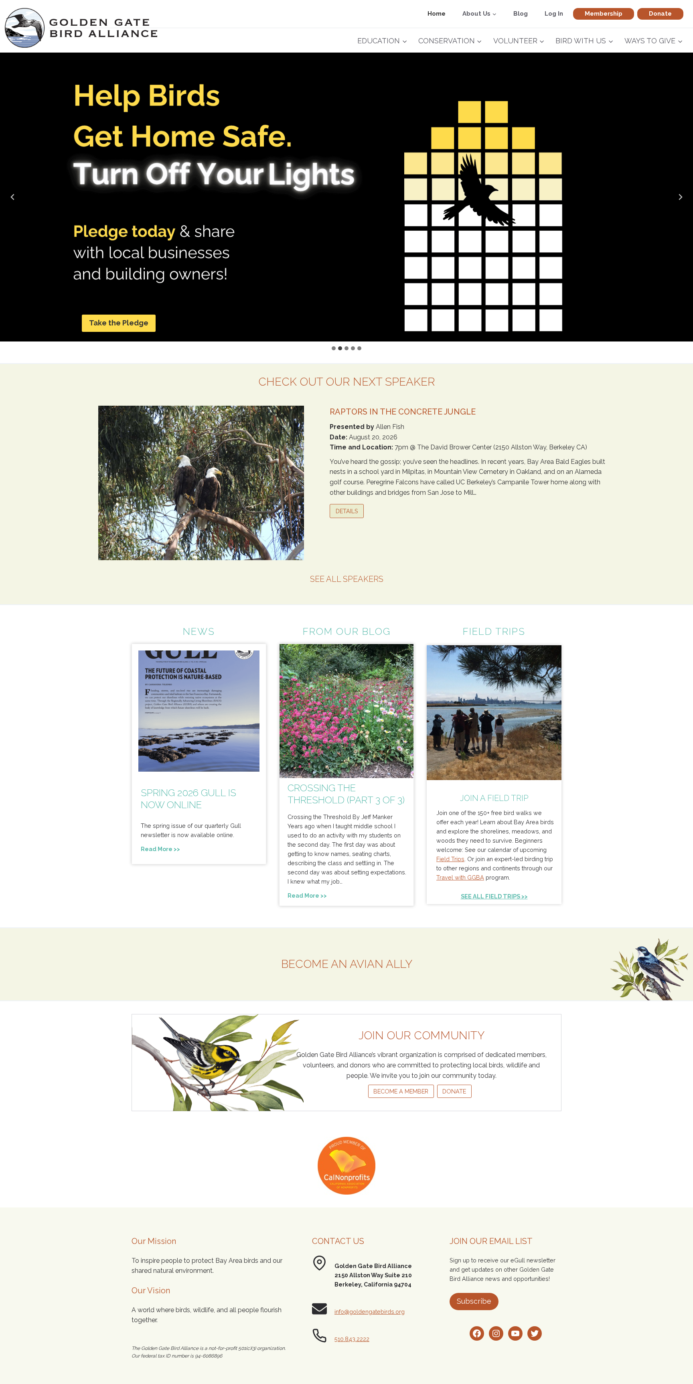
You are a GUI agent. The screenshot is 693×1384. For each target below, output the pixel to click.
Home (437, 13)
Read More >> (162, 850)
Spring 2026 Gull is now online (188, 799)
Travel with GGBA (460, 877)
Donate (660, 13)
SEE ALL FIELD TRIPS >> (494, 896)
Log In (554, 13)
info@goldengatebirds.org (369, 1311)
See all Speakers (346, 579)
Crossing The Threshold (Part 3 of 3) (346, 794)
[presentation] (198, 711)
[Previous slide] (12, 197)
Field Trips (450, 859)
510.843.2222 (351, 1338)
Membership (603, 13)
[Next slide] (680, 197)
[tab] (334, 348)
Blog (520, 13)
